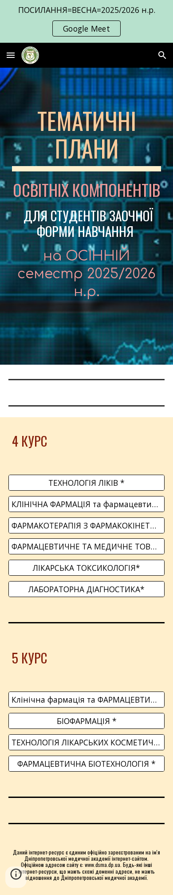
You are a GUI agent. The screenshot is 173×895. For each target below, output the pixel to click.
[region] (86, 21)
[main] (86, 216)
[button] (10, 55)
